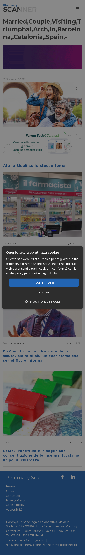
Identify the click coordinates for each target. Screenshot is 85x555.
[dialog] (42, 277)
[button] (42, 301)
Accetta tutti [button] (44, 282)
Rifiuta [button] (44, 292)
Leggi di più (49, 273)
